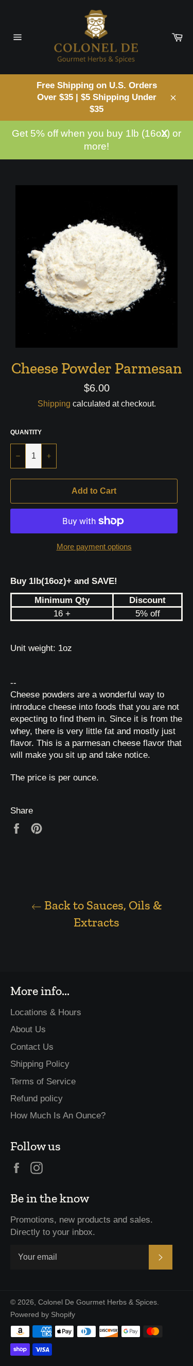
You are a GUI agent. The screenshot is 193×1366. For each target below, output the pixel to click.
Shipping (54, 403)
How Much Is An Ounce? (58, 1115)
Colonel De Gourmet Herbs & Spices (97, 1302)
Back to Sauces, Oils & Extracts (102, 914)
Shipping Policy (39, 1064)
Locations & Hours (45, 1012)
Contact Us (32, 1047)
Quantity (26, 432)
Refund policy (36, 1098)
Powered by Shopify (42, 1315)
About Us (28, 1029)
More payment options (94, 546)
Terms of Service (43, 1081)
